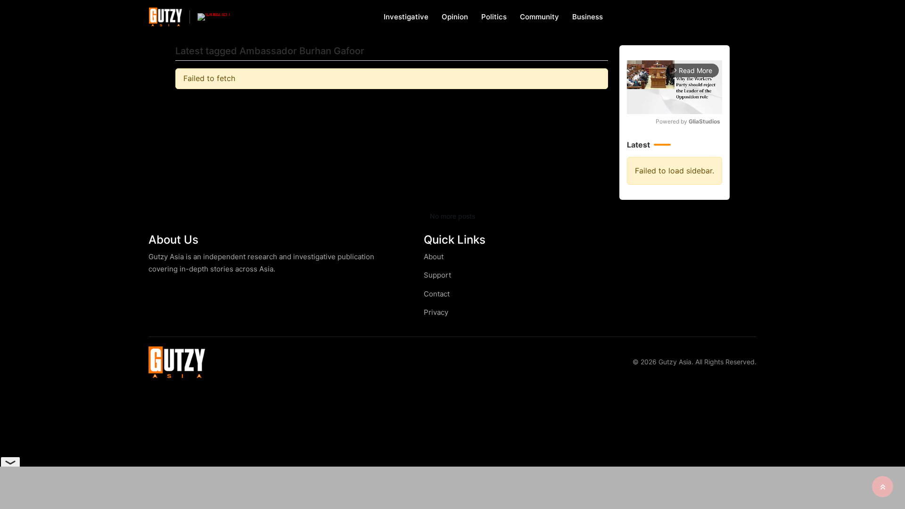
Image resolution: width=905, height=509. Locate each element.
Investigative (406, 16)
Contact (437, 293)
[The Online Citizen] (213, 17)
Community (539, 16)
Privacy (436, 312)
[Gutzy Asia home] (176, 362)
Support (437, 275)
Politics (494, 16)
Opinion (455, 16)
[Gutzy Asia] (165, 17)
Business (587, 16)
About (434, 256)
